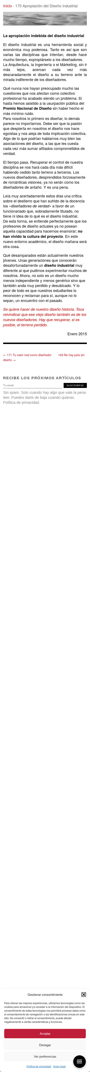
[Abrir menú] (79, 1061)
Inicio (7, 5)
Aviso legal (59, 1066)
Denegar (45, 1045)
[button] (84, 994)
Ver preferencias (45, 1056)
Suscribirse (75, 385)
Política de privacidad (39, 1066)
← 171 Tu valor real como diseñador (27, 355)
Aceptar (45, 1033)
